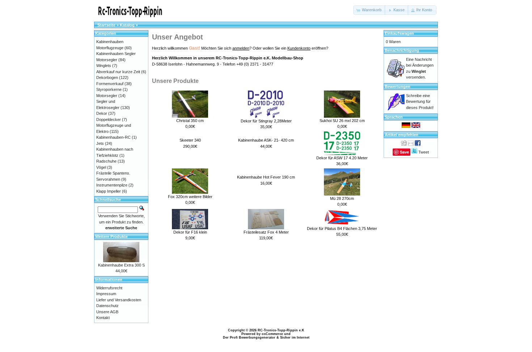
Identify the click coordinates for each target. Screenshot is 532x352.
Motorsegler (106, 95)
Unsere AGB (107, 312)
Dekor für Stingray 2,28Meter (266, 121)
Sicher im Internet (294, 337)
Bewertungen (397, 86)
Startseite (106, 25)
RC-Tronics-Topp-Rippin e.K (281, 330)
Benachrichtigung (402, 50)
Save (404, 152)
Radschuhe (106, 161)
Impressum (106, 294)
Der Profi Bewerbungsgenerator (249, 337)
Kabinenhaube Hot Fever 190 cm (266, 177)
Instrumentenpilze (111, 185)
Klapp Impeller (108, 191)
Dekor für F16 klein (190, 232)
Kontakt (103, 317)
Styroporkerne (109, 89)
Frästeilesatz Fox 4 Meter (266, 232)
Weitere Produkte (111, 236)
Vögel (101, 167)
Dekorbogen (107, 77)
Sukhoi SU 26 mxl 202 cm (342, 120)
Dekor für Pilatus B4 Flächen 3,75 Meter (342, 228)
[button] (369, 10)
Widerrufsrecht (109, 288)
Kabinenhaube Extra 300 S (121, 265)
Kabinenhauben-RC (113, 137)
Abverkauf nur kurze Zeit (118, 72)
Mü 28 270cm (342, 198)
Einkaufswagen (399, 33)
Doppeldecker (108, 119)
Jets (100, 143)
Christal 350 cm (190, 120)
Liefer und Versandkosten (118, 300)
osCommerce (272, 334)
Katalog (127, 25)
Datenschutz (107, 305)
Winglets (103, 65)
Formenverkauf (109, 83)
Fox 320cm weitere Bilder (190, 196)
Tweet (423, 152)
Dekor (101, 113)
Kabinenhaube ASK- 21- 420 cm (266, 140)
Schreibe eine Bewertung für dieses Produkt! (420, 101)
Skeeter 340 (190, 140)
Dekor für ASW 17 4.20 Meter (342, 158)
